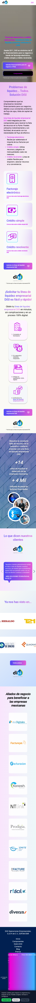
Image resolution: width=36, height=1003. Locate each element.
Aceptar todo (6, 1000)
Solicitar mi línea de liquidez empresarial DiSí (15, 266)
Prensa (18, 951)
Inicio (18, 939)
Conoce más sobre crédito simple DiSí (17, 224)
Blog (18, 949)
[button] (34, 571)
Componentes (18, 73)
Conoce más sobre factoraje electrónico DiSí (18, 197)
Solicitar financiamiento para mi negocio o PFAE (16, 66)
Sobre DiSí (18, 944)
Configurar (25, 1000)
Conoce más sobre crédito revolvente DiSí (17, 251)
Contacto (18, 946)
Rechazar (16, 1000)
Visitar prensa (17, 663)
